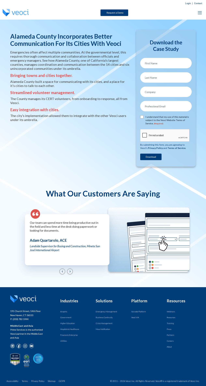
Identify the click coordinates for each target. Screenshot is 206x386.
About (169, 347)
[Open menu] (199, 12)
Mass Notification (103, 329)
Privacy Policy (37, 381)
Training (170, 323)
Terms (25, 381)
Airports (63, 311)
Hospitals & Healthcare (69, 329)
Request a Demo (115, 12)
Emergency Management (106, 311)
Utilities (63, 341)
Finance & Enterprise (69, 335)
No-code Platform (138, 311)
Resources (171, 317)
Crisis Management (104, 323)
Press (169, 329)
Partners (170, 335)
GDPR (62, 381)
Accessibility (12, 381)
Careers (170, 341)
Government (65, 317)
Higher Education (67, 323)
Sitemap (51, 381)
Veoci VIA (135, 317)
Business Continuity (104, 317)
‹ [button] (62, 271)
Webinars (171, 311)
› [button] (70, 271)
